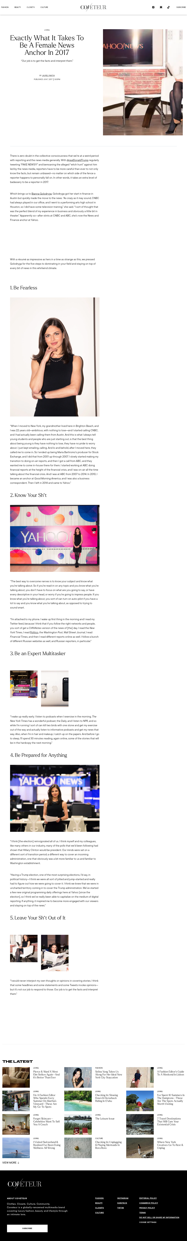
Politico (34, 632)
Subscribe (181, 7)
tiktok (120, 1208)
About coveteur (17, 1198)
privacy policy (147, 1208)
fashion (5, 7)
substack (122, 1203)
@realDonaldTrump (77, 160)
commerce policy (148, 1203)
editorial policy (148, 1198)
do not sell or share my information (159, 1217)
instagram (122, 1198)
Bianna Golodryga (42, 193)
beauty (17, 7)
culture (44, 7)
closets (31, 7)
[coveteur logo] (93, 7)
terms (142, 1212)
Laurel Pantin (48, 75)
